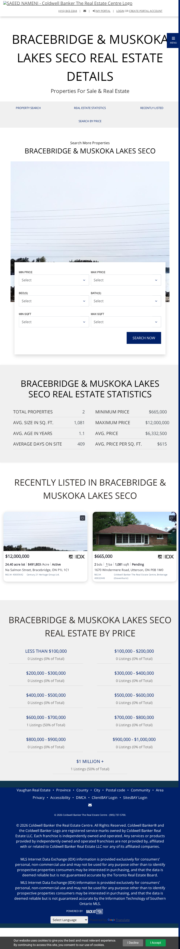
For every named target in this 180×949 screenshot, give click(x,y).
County (82, 790)
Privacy (39, 797)
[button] (173, 40)
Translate (123, 920)
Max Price (98, 272)
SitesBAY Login (135, 797)
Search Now (144, 337)
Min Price (25, 272)
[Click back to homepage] (66, 3)
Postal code (115, 790)
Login (120, 11)
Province (63, 790)
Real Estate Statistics (90, 108)
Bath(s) (96, 293)
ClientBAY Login (104, 797)
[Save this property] (82, 518)
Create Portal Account (145, 11)
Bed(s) (23, 293)
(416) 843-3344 (67, 11)
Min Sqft (25, 314)
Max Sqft (97, 314)
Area (160, 790)
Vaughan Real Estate (33, 790)
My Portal (102, 11)
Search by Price (90, 121)
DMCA (81, 797)
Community (140, 790)
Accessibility (60, 797)
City (97, 790)
